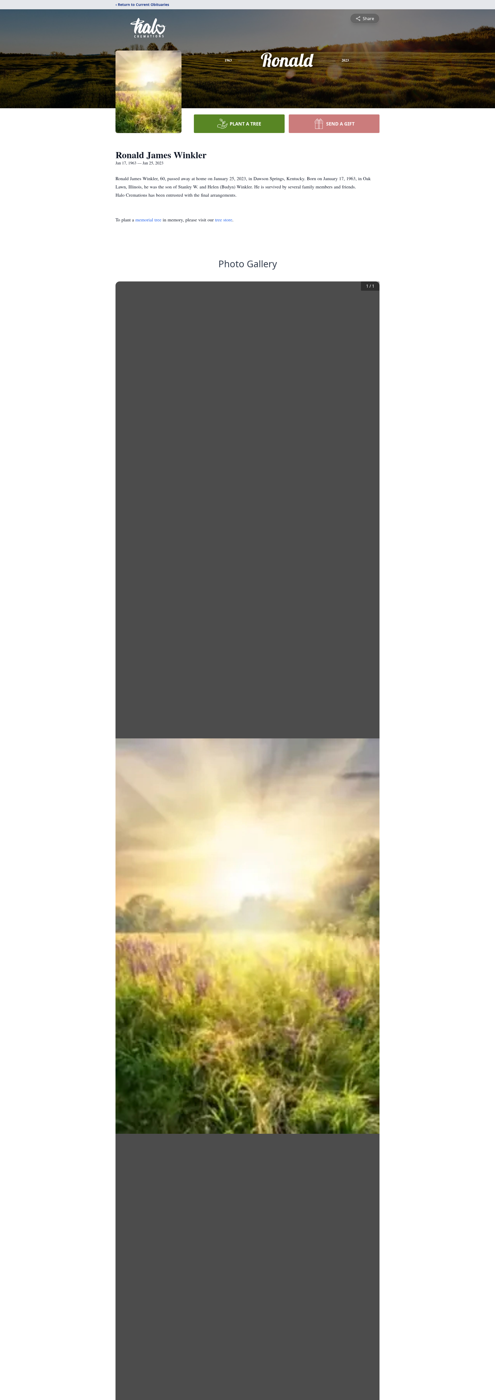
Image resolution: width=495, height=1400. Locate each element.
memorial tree (148, 219)
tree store (223, 219)
